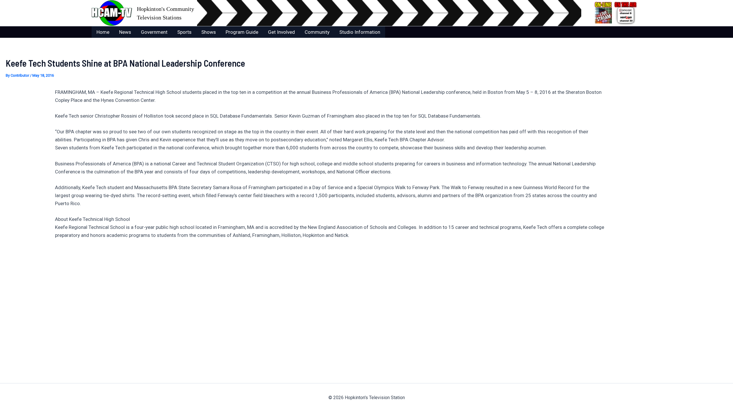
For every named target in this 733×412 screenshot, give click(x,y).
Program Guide (242, 32)
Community (317, 32)
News (125, 32)
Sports (184, 32)
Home (102, 32)
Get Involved (281, 32)
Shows (208, 32)
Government (154, 32)
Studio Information (359, 32)
